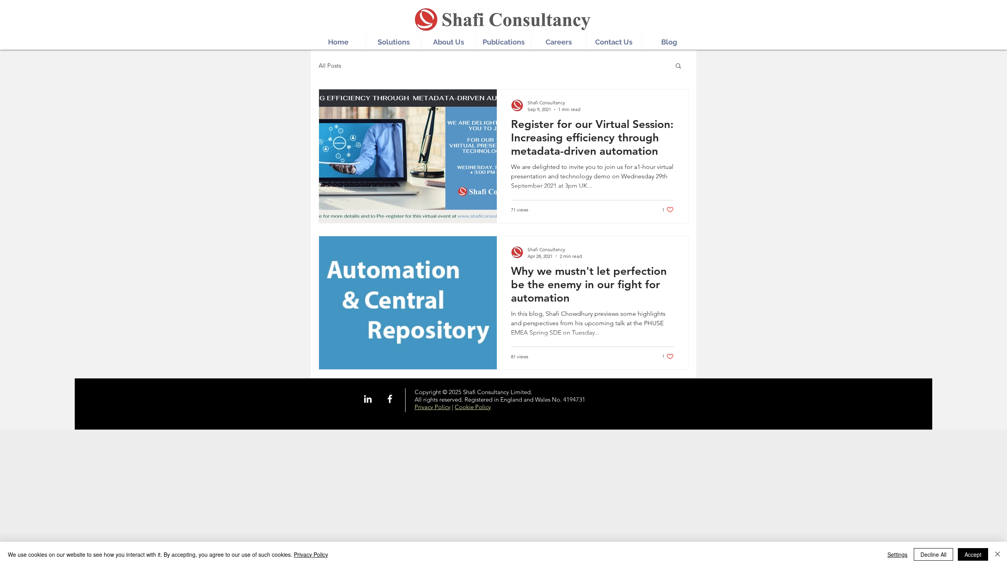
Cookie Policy (473, 407)
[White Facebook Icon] (389, 398)
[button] (678, 66)
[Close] (997, 554)
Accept (973, 554)
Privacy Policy (432, 407)
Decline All (933, 554)
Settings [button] (897, 554)
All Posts (330, 65)
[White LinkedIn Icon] (367, 398)
